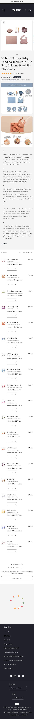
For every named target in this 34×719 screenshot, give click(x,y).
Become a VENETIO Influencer (13, 660)
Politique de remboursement (20, 709)
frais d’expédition (23, 571)
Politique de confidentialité (11, 712)
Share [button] (5, 243)
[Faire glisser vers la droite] (21, 54)
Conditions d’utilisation (25, 712)
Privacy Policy (8, 668)
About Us (6, 632)
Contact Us (7, 636)
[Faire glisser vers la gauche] (13, 54)
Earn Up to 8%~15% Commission (13, 656)
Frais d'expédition (12, 79)
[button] (4, 10)
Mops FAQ (7, 640)
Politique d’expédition (13, 715)
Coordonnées (24, 715)
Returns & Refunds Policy (11, 648)
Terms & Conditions (10, 664)
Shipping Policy (8, 644)
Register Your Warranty (11, 652)
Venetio (10, 707)
